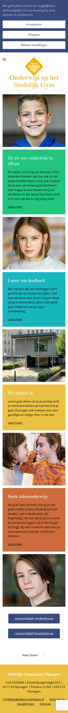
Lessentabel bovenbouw (34, 633)
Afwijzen (34, 35)
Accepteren (34, 24)
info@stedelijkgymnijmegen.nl (23, 699)
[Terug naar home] (34, 59)
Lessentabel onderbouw (34, 618)
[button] (4, 59)
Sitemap (45, 704)
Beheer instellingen (34, 45)
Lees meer (15, 207)
